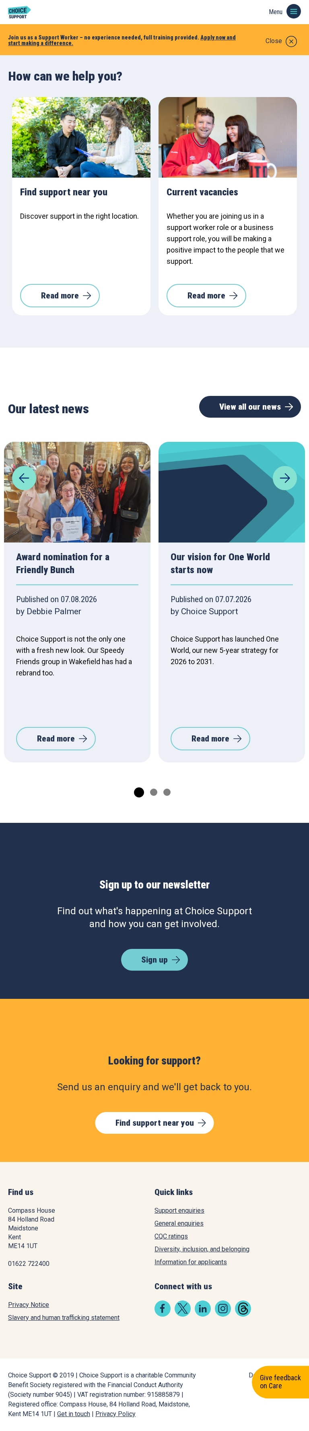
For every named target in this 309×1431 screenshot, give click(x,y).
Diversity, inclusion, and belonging (201, 1249)
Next (285, 478)
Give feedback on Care (280, 1381)
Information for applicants (190, 1262)
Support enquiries (179, 1210)
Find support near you (154, 1123)
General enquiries (179, 1223)
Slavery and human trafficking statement (63, 1317)
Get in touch (73, 1414)
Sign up (154, 960)
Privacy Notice (28, 1305)
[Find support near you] (81, 137)
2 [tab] (152, 791)
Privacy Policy (115, 1414)
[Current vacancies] (228, 137)
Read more (60, 295)
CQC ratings (171, 1236)
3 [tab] (166, 791)
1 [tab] (136, 791)
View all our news (250, 407)
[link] (162, 1314)
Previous (24, 478)
